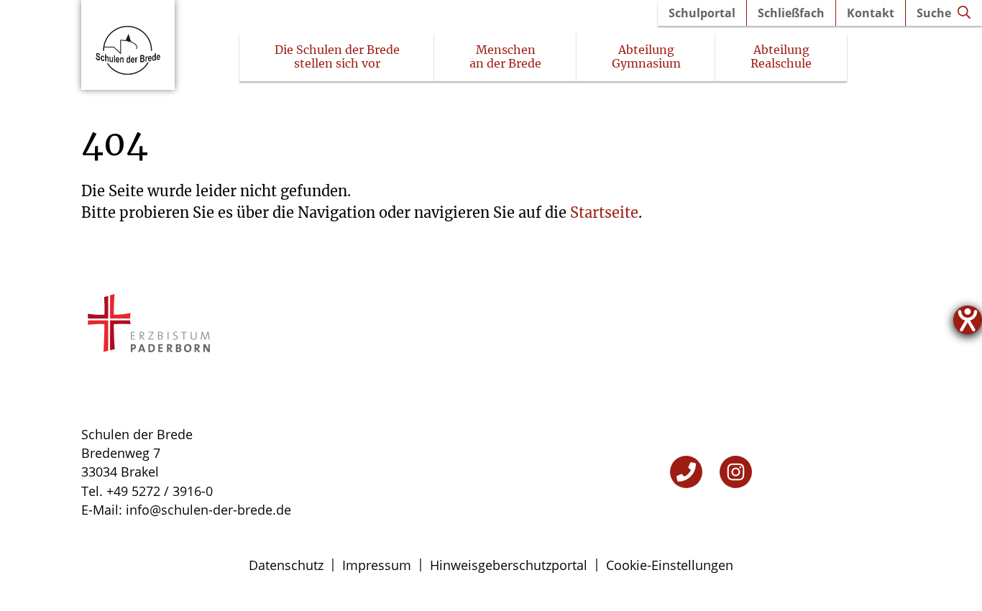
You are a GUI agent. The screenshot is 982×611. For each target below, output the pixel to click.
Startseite (604, 212)
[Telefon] (686, 472)
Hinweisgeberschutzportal (508, 565)
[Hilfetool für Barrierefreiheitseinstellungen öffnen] (967, 320)
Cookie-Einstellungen (669, 565)
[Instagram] (736, 472)
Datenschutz (286, 565)
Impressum (376, 565)
